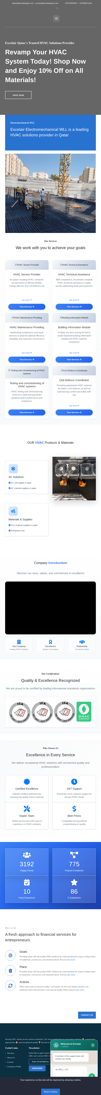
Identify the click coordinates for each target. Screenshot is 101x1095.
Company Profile (14, 1067)
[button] (56, 18)
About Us (11, 1058)
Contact (10, 1062)
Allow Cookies (50, 1092)
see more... (72, 960)
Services (10, 1053)
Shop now (18, 95)
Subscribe (37, 1068)
